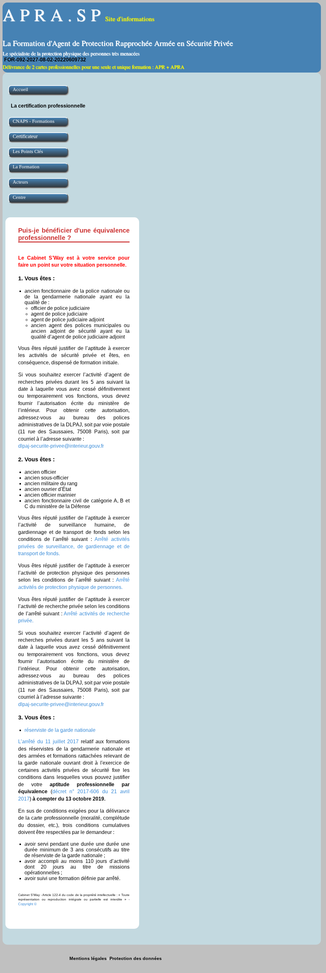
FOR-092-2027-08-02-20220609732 (45, 59)
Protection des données (136, 958)
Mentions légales (88, 958)
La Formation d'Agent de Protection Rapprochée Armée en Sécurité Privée (118, 43)
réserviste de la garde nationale (60, 730)
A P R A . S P (78, 14)
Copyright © (27, 904)
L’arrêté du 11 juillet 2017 (48, 741)
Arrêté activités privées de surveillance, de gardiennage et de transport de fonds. (74, 546)
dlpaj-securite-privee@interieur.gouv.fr (61, 446)
